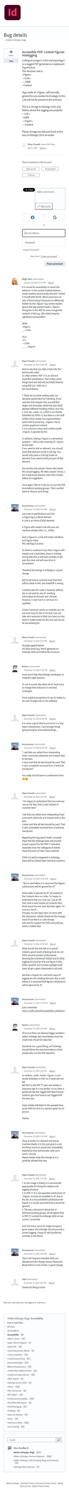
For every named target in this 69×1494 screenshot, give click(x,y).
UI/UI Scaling (13, 1426)
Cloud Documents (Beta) (18, 1350)
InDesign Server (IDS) (17, 1382)
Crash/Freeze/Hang (16, 1358)
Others (10, 1386)
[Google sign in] (55, 217)
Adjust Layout (13, 1338)
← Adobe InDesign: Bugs (15, 40)
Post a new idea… (15, 1322)
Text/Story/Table (14, 1422)
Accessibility (37, 1318)
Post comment (55, 263)
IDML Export (13, 1378)
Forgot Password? (31, 249)
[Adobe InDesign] (12, 13)
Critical (33, 175)
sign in (31, 1302)
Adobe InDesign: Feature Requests (29, 1456)
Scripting (11, 1410)
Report (51, 282)
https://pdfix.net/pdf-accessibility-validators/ (43, 1010)
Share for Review (15, 1414)
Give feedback (21, 1448)
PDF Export (12, 1394)
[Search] (59, 1439)
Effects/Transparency (16, 1366)
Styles (10, 1418)
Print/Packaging (14, 1406)
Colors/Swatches (14, 1354)
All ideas (11, 1326)
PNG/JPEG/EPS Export (17, 1402)
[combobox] (32, 1439)
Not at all (33, 169)
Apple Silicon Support (17, 1342)
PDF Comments (14, 1390)
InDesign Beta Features (24, 1466)
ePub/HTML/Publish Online (19, 1370)
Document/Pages (15, 1362)
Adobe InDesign (12, 1483)
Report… (43, 148)
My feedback (13, 1330)
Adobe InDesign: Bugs (18, 1318)
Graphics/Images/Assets (18, 1374)
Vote (11, 61)
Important (52, 169)
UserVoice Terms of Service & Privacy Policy (38, 1483)
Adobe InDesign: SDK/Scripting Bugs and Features (36, 1460)
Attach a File (46, 206)
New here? (43, 256)
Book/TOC (12, 1346)
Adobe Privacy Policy (40, 1486)
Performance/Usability (17, 1398)
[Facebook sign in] (32, 217)
